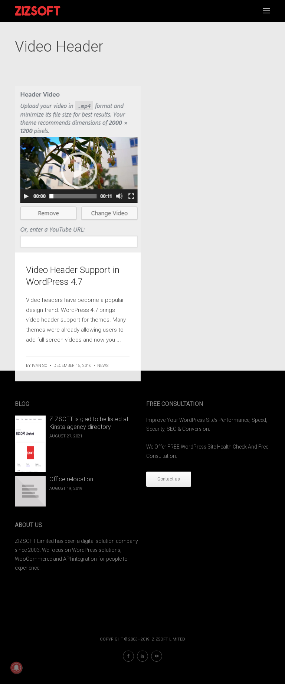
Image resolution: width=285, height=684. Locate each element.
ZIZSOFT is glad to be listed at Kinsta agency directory (88, 423)
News (102, 365)
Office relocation (71, 479)
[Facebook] (128, 656)
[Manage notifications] (16, 668)
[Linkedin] (142, 656)
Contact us (168, 479)
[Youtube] (157, 656)
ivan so (40, 365)
